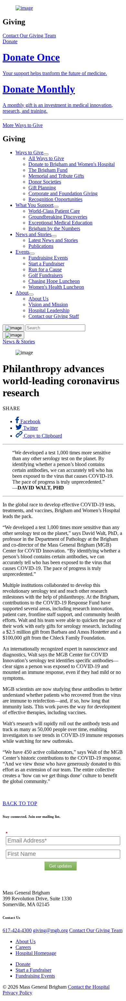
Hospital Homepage (36, 953)
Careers (23, 947)
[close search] (13, 328)
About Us (38, 298)
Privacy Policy (17, 992)
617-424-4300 (17, 930)
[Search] (13, 335)
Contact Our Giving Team (29, 35)
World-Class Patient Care (54, 211)
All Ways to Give (46, 158)
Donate (23, 964)
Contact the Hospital (89, 987)
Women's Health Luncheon (56, 287)
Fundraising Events (48, 257)
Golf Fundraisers (45, 275)
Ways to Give (29, 152)
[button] (10, 41)
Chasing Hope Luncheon (54, 281)
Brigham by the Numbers (54, 228)
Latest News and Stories (53, 240)
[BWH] (63, 8)
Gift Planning (42, 187)
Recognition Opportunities (55, 199)
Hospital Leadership (48, 310)
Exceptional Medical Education (60, 222)
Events (22, 252)
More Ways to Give (23, 125)
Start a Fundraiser (46, 263)
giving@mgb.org (50, 930)
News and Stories (33, 234)
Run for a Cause (45, 269)
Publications (40, 246)
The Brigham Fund (48, 170)
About (22, 293)
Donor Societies (44, 181)
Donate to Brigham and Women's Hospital (71, 164)
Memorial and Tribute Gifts (56, 176)
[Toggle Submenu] (45, 154)
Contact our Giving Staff (53, 316)
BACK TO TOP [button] (20, 803)
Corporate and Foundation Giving (63, 193)
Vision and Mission (48, 304)
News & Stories (19, 341)
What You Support (34, 205)
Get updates (60, 866)
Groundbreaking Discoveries (57, 217)
